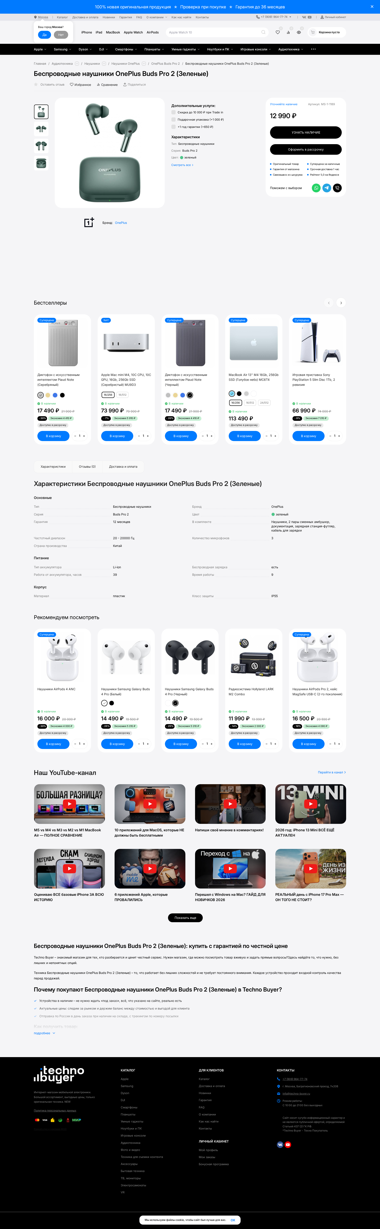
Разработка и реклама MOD (50, 1129)
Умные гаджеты (132, 1121)
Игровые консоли (133, 1135)
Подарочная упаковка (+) (200, 119)
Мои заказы (207, 1157)
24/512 (264, 402)
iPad (99, 32)
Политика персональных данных (55, 1110)
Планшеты (128, 1114)
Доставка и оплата (212, 1086)
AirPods (153, 32)
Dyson (125, 1093)
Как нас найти (209, 1121)
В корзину (53, 436)
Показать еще (185, 918)
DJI (123, 1100)
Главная (40, 63)
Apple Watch (133, 32)
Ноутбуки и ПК (131, 1128)
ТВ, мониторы (131, 1178)
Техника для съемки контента (142, 1157)
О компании (207, 1114)
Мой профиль (208, 1150)
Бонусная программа (214, 1164)
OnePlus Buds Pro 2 (165, 63)
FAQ (202, 1107)
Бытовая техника (132, 1171)
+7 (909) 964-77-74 (274, 16)
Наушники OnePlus (125, 63)
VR (122, 1192)
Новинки (205, 1093)
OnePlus (121, 222)
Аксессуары (129, 1164)
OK (233, 1220)
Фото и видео (130, 1150)
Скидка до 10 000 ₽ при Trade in (200, 112)
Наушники (92, 63)
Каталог (204, 1079)
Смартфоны (129, 1107)
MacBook (113, 32)
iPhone (86, 32)
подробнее (42, 1033)
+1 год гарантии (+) (195, 127)
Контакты (205, 1128)
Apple (125, 1079)
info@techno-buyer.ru (296, 1093)
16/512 (122, 394)
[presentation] (65, 153)
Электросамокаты (133, 1185)
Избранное (83, 84)
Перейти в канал (331, 772)
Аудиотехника (62, 63)
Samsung (127, 1086)
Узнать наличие (306, 132)
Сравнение (109, 84)
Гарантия (205, 1100)
